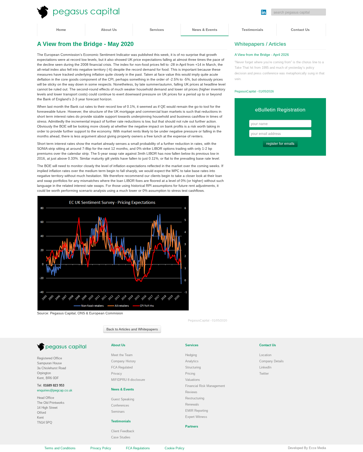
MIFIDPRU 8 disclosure (128, 380)
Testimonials (252, 30)
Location (265, 355)
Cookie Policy (174, 448)
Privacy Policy (100, 448)
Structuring (193, 367)
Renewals (192, 404)
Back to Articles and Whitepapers (132, 329)
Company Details (271, 361)
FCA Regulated (122, 367)
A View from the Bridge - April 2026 (262, 55)
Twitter (264, 373)
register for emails (280, 143)
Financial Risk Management (205, 386)
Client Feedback (122, 431)
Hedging (191, 355)
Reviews (191, 392)
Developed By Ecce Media (307, 448)
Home (61, 30)
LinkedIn (265, 367)
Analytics (192, 361)
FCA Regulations (138, 448)
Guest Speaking (122, 399)
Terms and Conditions (60, 448)
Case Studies (120, 437)
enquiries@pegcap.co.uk (54, 390)
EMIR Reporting (196, 410)
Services (157, 30)
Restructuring (194, 398)
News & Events (204, 30)
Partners (191, 426)
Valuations (192, 380)
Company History (123, 361)
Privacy (116, 373)
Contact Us (300, 30)
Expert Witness (196, 417)
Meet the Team (122, 355)
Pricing (190, 373)
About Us (109, 30)
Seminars (118, 411)
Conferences (120, 405)
